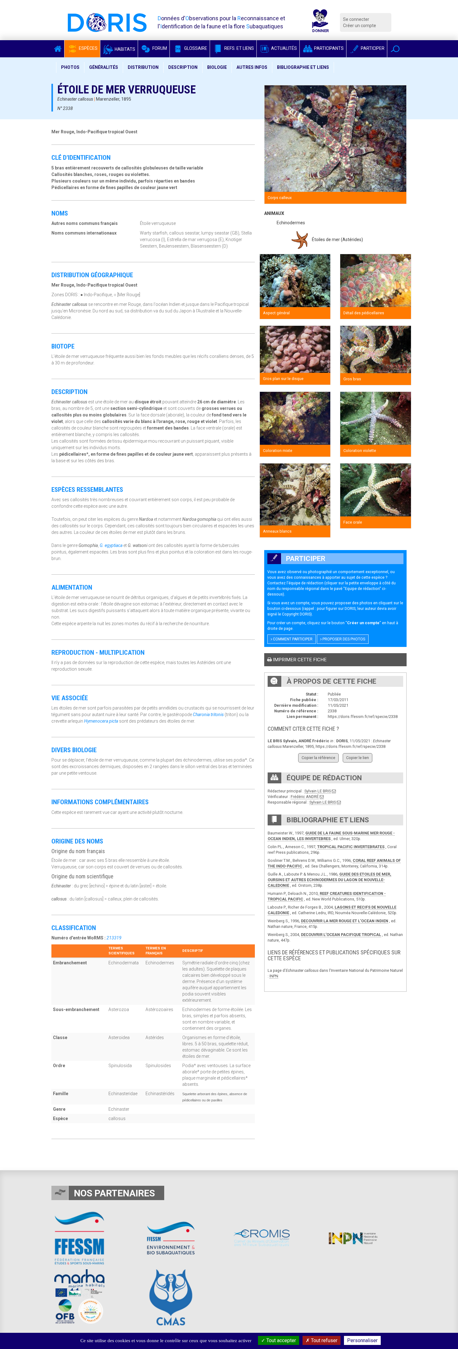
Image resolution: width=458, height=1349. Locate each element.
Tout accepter (280, 1340)
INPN (274, 976)
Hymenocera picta (101, 721)
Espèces (88, 48)
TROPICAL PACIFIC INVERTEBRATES (350, 846)
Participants (328, 48)
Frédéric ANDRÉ (305, 796)
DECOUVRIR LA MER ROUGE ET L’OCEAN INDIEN (344, 921)
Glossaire (195, 48)
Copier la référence (318, 757)
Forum (159, 48)
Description (183, 67)
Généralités (103, 67)
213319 (114, 937)
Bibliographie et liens (303, 67)
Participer (372, 48)
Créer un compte (359, 25)
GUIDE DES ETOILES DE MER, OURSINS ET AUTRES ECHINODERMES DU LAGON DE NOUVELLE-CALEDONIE (329, 880)
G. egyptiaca (111, 545)
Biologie (217, 67)
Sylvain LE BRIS (317, 791)
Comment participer (292, 639)
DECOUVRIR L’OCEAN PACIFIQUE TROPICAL (341, 934)
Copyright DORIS (296, 614)
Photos (70, 67)
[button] (395, 48)
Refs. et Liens (238, 48)
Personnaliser (362, 1340)
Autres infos (251, 67)
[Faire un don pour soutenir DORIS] (320, 22)
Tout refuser (323, 1340)
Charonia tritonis (208, 714)
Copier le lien (357, 757)
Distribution (143, 67)
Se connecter (356, 19)
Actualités (283, 48)
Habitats (124, 49)
